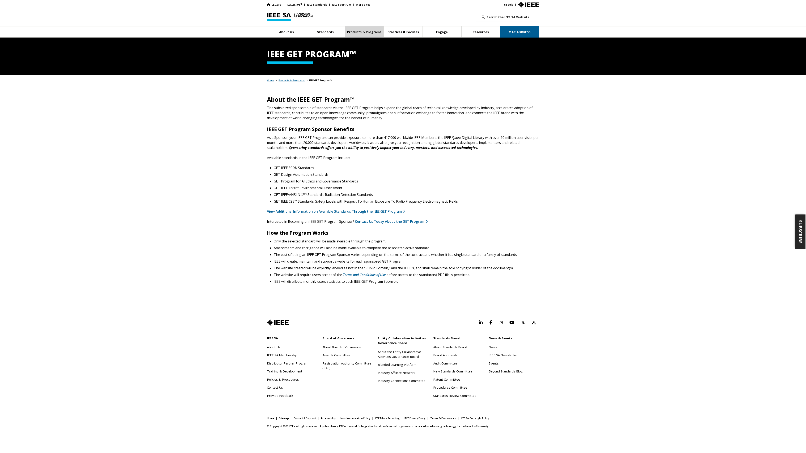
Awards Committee (336, 355)
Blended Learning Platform (397, 364)
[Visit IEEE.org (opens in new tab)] (278, 322)
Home (270, 80)
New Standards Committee (452, 371)
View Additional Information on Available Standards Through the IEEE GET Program (334, 211)
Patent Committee (446, 379)
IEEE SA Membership (282, 355)
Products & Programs (292, 80)
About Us (273, 347)
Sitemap (284, 418)
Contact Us (275, 387)
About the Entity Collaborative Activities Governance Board (399, 354)
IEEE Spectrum (341, 5)
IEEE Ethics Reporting (387, 418)
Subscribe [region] (800, 231)
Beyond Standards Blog (506, 371)
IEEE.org (276, 5)
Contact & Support (305, 418)
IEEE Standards (317, 5)
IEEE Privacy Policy (414, 418)
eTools (508, 5)
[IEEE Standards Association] (290, 17)
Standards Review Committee (454, 395)
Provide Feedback (280, 395)
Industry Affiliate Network (396, 373)
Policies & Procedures (283, 379)
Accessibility (328, 418)
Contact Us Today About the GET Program (389, 221)
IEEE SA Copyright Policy (475, 418)
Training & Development (284, 371)
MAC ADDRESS (520, 32)
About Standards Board (450, 347)
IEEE (294, 5)
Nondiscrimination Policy (355, 418)
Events (494, 363)
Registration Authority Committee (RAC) (346, 365)
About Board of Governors (341, 347)
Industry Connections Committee (401, 381)
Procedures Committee (450, 387)
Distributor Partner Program (287, 363)
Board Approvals (445, 355)
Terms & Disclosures (443, 418)
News (493, 347)
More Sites (363, 5)
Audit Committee (445, 363)
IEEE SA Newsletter (503, 355)
